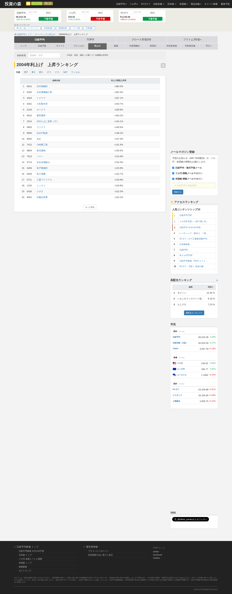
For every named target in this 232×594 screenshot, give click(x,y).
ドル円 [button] (133, 4)
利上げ (97, 46)
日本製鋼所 (42, 86)
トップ (23, 46)
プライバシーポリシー (98, 551)
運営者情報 (92, 546)
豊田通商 (41, 115)
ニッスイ (41, 185)
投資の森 (13, 4)
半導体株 (89, 28)
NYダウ (176, 389)
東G (41, 72)
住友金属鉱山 (43, 162)
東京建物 (41, 150)
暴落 (116, 46)
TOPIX (90, 39)
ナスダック (177, 395)
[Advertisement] (194, 98)
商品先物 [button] (195, 4)
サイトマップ (25, 571)
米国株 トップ (25, 563)
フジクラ (41, 127)
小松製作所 (42, 104)
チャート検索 (211, 4)
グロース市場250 (141, 39)
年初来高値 (172, 46)
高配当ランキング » (194, 313)
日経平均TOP (185, 215)
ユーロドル (182, 375)
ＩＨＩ (40, 156)
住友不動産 (42, 133)
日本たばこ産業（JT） (48, 121)
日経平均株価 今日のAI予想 (31, 551)
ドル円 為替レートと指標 (30, 559)
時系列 (153, 46)
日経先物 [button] (158, 4)
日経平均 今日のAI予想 (190, 227)
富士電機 (41, 174)
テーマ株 (76, 28)
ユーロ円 (181, 369)
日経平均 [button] (120, 4)
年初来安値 (190, 46)
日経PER (183, 250)
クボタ (40, 191)
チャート (60, 46)
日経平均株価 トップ (28, 546)
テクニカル (79, 46)
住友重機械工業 (44, 92)
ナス (57, 72)
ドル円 (180, 363)
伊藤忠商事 (42, 197)
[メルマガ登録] (28, 3)
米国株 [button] (182, 4)
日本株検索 (184, 244)
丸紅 (39, 139)
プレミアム (37, 3)
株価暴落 (23, 567)
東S (33, 72)
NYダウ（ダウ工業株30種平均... (194, 239)
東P (26, 72)
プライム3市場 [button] (191, 39)
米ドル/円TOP (186, 255)
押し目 (48, 3)
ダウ (49, 72)
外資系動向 (134, 46)
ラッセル (75, 72)
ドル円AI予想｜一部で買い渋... (193, 221)
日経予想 (42, 46)
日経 (18, 72)
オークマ (41, 109)
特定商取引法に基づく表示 (100, 555)
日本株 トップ (25, 555)
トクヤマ (41, 98)
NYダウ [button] (145, 4)
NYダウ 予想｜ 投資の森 (191, 266)
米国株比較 (62, 28)
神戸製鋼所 (42, 168)
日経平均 (40, 39)
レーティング (33, 28)
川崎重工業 (42, 144)
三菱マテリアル (44, 179)
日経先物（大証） (180, 343)
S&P (65, 72)
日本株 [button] (171, 4)
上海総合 (176, 401)
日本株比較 (48, 28)
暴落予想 (225, 4)
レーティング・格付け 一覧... (193, 233)
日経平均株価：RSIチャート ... (193, 261)
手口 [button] (208, 46)
